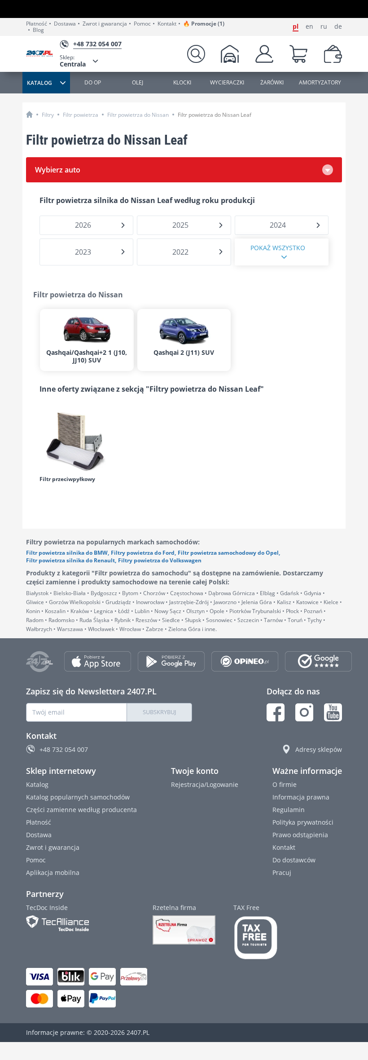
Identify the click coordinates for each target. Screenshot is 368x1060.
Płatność (36, 24)
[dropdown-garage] (230, 54)
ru (323, 26)
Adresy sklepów (318, 749)
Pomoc (142, 24)
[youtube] (333, 712)
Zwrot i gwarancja (105, 24)
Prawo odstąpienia (300, 834)
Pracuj (281, 872)
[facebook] (276, 712)
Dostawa (65, 24)
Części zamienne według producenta (81, 809)
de (338, 26)
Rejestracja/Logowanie (204, 784)
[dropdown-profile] (264, 54)
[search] (196, 54)
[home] (29, 114)
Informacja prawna (300, 797)
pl (295, 26)
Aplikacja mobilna (52, 872)
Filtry (48, 115)
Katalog (37, 784)
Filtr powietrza (80, 115)
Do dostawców (293, 860)
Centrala (73, 60)
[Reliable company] (184, 930)
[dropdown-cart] (298, 54)
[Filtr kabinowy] (84, 440)
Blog (38, 30)
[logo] (43, 54)
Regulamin (288, 809)
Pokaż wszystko (277, 247)
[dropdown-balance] (333, 54)
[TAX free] (255, 937)
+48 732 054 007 (63, 749)
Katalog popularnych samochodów (78, 797)
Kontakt (167, 24)
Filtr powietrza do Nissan (138, 115)
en (309, 26)
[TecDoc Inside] (80, 923)
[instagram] (304, 712)
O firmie (284, 784)
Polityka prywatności (302, 822)
